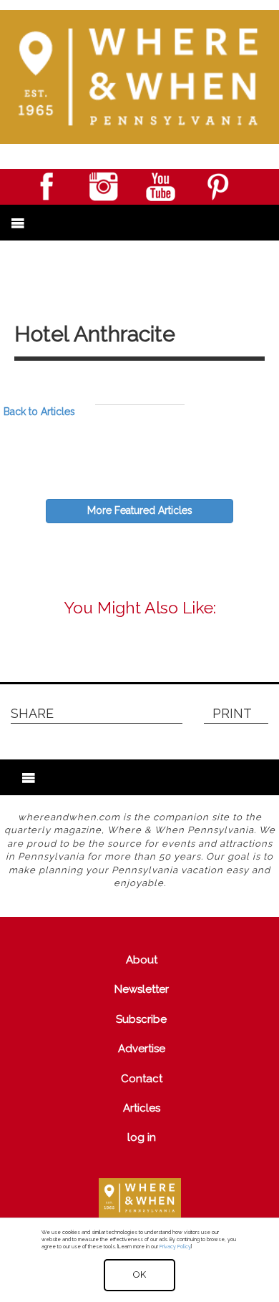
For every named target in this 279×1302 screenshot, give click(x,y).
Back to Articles (39, 411)
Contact (141, 1078)
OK (139, 1274)
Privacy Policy (175, 1246)
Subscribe (141, 1019)
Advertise (141, 1048)
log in (141, 1137)
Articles (141, 1108)
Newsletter (141, 989)
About (141, 959)
